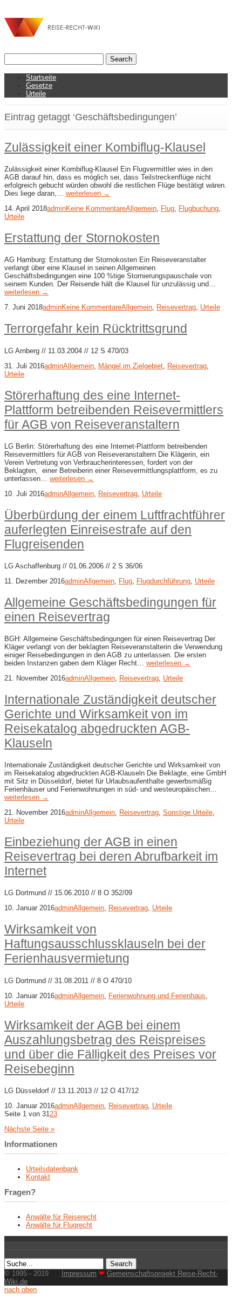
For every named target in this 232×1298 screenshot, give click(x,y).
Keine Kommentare (96, 208)
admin (56, 208)
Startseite (41, 77)
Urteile (36, 94)
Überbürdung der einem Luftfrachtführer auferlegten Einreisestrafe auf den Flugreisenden (114, 529)
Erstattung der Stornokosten (82, 238)
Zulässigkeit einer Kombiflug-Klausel (105, 147)
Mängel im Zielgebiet (130, 366)
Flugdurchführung (163, 581)
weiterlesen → (88, 193)
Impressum (79, 1273)
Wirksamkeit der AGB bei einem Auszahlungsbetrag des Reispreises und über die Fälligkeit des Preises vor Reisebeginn (110, 1047)
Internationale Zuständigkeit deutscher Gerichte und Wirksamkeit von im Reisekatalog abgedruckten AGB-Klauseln (110, 721)
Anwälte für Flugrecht (59, 1225)
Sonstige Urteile (188, 812)
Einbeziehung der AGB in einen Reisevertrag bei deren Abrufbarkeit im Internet (111, 856)
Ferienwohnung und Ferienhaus (157, 996)
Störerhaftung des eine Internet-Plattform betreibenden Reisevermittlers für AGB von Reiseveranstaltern (113, 409)
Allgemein (141, 208)
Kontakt (38, 1177)
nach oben (20, 1290)
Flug (167, 208)
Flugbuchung (199, 208)
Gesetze (39, 85)
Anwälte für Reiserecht (61, 1217)
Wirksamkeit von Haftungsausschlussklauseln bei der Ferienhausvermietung (105, 943)
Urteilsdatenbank (52, 1169)
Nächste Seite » (29, 1129)
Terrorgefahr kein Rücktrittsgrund (95, 328)
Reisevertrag (176, 307)
